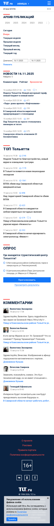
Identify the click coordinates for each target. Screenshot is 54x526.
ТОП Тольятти (16, 149)
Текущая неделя (12, 38)
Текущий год (10, 53)
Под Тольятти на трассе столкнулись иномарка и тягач (22, 123)
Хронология (36, 82)
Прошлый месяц (11, 49)
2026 (7, 23)
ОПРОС (9, 248)
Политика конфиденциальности (27, 454)
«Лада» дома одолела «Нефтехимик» (21, 103)
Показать (7, 64)
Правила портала (27, 450)
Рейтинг (23, 82)
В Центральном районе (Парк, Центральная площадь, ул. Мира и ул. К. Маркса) (25, 272)
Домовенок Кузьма (13, 362)
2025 (15, 23)
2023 (32, 23)
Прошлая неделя (12, 42)
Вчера (6, 34)
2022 (40, 23)
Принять (12, 519)
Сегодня (7, 30)
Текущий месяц (11, 45)
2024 (24, 23)
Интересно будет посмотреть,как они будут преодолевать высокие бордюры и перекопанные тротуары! (24, 396)
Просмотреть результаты (27, 285)
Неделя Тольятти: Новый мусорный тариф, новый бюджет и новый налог (25, 94)
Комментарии (10, 82)
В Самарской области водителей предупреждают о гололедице (19, 112)
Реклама (27, 445)
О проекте (27, 440)
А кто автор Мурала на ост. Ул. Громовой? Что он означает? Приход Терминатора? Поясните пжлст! (27, 338)
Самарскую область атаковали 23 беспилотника (20, 135)
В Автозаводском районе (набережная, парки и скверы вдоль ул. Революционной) (27, 264)
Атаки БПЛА (9, 9)
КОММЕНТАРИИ (18, 303)
